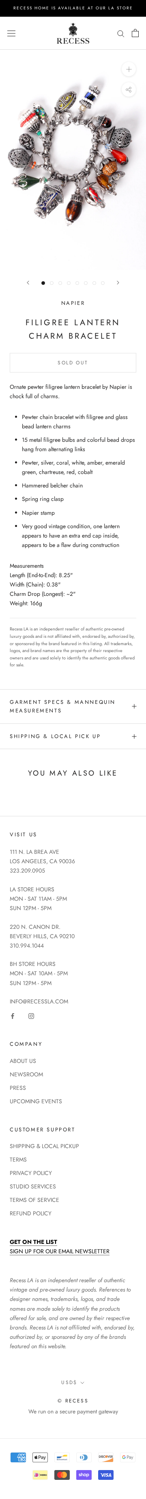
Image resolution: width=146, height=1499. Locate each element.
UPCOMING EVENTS (36, 1101)
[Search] (121, 33)
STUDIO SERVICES (33, 1186)
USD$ (69, 1382)
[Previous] (28, 282)
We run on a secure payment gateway (73, 1411)
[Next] (118, 282)
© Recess (73, 1400)
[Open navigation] (11, 33)
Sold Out (73, 362)
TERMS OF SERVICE (34, 1200)
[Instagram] (31, 1015)
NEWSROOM (26, 1074)
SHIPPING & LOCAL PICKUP (44, 1146)
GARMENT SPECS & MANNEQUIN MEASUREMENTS (63, 706)
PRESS (18, 1088)
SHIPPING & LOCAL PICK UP (55, 736)
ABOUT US (23, 1061)
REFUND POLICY (31, 1213)
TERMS (18, 1159)
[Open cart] (135, 33)
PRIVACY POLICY (31, 1173)
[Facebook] (12, 1015)
